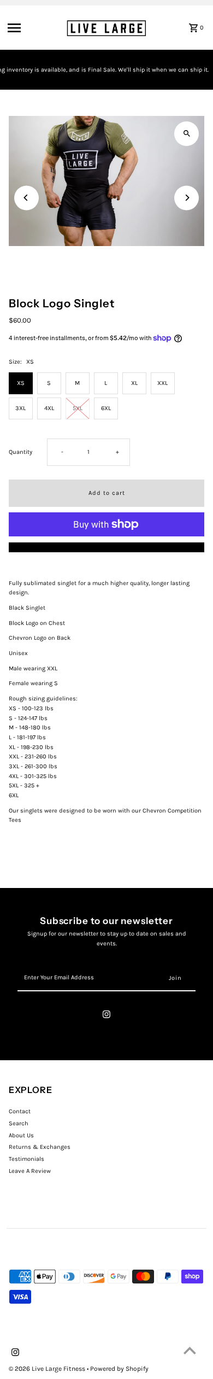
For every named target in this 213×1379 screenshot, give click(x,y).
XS (21, 383)
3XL (20, 408)
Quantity (20, 451)
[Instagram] (106, 1016)
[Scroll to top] (189, 1350)
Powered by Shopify (119, 1368)
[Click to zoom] (186, 133)
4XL (49, 408)
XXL (162, 383)
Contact (20, 1111)
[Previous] (26, 197)
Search (18, 1123)
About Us (21, 1135)
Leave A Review (30, 1171)
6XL (106, 408)
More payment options (107, 547)
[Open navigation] (33, 28)
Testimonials (26, 1158)
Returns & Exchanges (39, 1146)
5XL (77, 408)
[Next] (186, 197)
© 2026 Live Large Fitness (48, 1368)
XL (134, 383)
